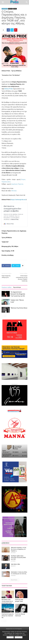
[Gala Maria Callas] (6, 566)
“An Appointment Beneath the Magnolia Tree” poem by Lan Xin (17, 294)
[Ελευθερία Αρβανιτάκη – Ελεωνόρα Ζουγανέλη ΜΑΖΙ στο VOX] (6, 558)
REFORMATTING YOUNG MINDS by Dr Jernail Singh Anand (7, 601)
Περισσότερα (17, 287)
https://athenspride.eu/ (18, 199)
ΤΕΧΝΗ (15, 8)
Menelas (14, 191)
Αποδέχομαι (10, 637)
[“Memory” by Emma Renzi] (6, 310)
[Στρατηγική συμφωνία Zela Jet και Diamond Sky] (8, 608)
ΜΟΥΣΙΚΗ (10, 8)
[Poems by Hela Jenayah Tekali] (21, 593)
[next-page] (5, 316)
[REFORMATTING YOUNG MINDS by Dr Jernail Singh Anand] (8, 593)
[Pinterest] (15, 30)
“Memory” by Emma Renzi (18, 308)
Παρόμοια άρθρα (7, 287)
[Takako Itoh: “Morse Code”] (6, 302)
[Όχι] (27, 635)
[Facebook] (8, 30)
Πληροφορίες (18, 637)
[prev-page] (3, 316)
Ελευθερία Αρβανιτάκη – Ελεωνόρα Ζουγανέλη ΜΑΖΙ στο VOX (18, 557)
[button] (2, 2)
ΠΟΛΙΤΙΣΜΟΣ (4, 8)
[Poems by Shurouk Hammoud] (21, 608)
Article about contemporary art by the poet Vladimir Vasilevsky (21, 278)
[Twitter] (12, 30)
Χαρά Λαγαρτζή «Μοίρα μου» (6, 276)
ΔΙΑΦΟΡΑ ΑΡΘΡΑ (5, 611)
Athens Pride (8, 89)
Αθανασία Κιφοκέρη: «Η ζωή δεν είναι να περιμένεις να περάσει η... (18, 549)
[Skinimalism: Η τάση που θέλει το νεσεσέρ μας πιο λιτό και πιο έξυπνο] (6, 574)
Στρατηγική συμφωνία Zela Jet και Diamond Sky (8, 615)
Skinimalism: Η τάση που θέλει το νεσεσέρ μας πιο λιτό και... (19, 572)
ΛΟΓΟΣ (3, 296)
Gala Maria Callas (15, 564)
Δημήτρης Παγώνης (17, 184)
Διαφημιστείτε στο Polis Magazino (14, 628)
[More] (22, 265)
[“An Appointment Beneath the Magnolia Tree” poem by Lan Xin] (6, 294)
